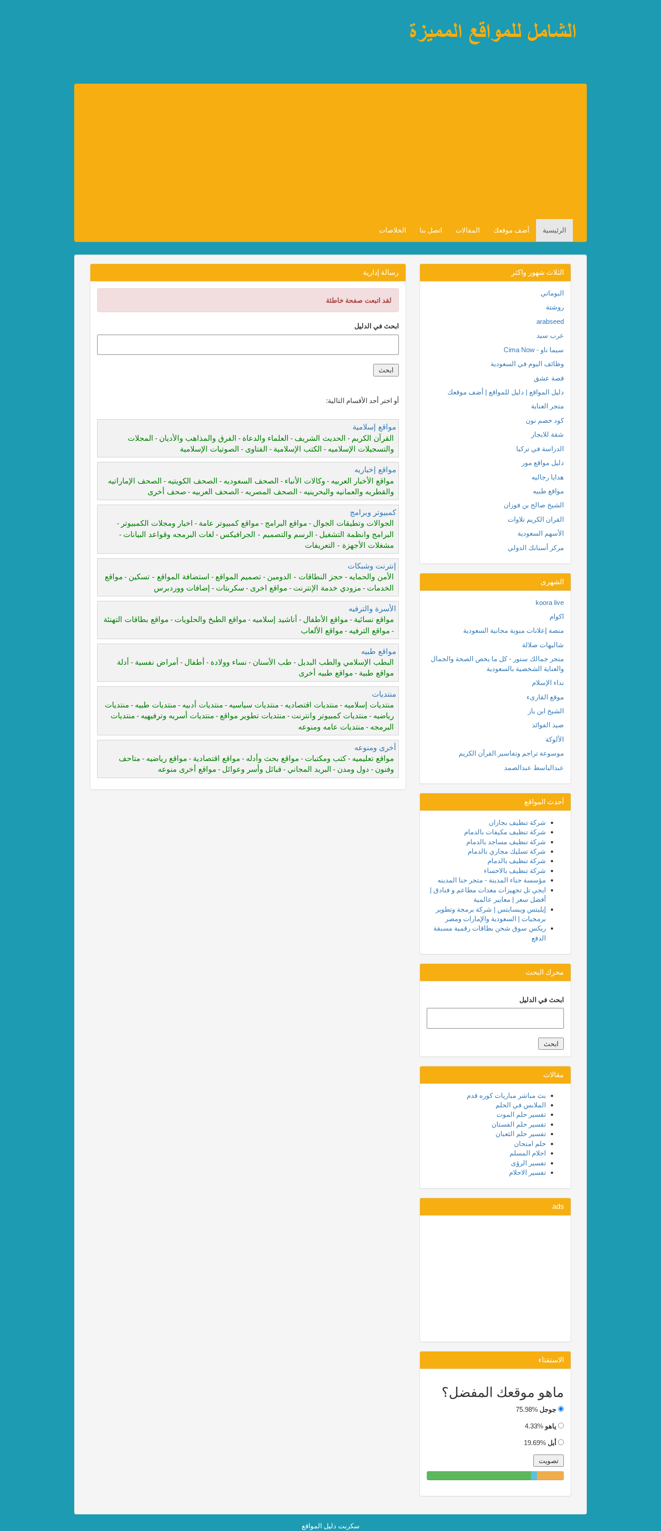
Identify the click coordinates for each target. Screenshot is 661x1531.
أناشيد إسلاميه (274, 619)
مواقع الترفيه (369, 631)
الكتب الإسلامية (297, 449)
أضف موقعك (511, 230)
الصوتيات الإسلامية (209, 449)
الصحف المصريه (271, 492)
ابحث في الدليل (376, 326)
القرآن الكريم (373, 438)
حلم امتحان (530, 1143)
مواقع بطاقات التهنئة (136, 619)
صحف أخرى (166, 492)
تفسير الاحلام (527, 1172)
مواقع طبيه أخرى (326, 673)
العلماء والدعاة (265, 438)
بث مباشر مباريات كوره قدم (506, 1095)
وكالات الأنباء (305, 481)
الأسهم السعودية (541, 533)
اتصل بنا (431, 230)
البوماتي (552, 293)
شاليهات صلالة (543, 645)
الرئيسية (554, 230)
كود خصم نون (545, 420)
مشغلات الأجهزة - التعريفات (349, 545)
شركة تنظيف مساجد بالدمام (506, 842)
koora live (550, 602)
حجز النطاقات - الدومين (305, 577)
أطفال (194, 662)
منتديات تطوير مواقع (253, 716)
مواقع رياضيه (166, 758)
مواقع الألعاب (322, 631)
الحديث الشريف (320, 438)
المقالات (468, 230)
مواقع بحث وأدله (272, 758)
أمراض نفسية (157, 662)
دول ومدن (353, 769)
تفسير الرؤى (528, 1163)
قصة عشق (549, 378)
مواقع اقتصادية (216, 758)
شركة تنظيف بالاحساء (515, 870)
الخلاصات (392, 230)
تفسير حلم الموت (521, 1114)
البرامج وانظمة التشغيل (356, 534)
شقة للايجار (547, 434)
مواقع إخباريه (375, 470)
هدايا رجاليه (547, 477)
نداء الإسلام (548, 682)
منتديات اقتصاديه (311, 705)
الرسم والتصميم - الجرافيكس (266, 534)
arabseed (550, 321)
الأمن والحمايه (371, 577)
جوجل (548, 1409)
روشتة (555, 307)
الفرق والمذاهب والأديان (198, 438)
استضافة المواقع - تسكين (169, 577)
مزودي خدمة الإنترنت (327, 588)
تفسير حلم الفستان (518, 1124)
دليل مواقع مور (543, 462)
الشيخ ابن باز (546, 711)
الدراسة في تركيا (540, 448)
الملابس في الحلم (521, 1105)
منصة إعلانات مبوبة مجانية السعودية (513, 630)
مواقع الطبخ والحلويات (210, 619)
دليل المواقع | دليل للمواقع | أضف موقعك (505, 392)
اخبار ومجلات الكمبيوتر (157, 523)
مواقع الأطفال (325, 619)
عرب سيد (550, 335)
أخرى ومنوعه (375, 747)
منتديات (384, 694)
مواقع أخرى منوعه (187, 769)
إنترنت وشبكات (372, 566)
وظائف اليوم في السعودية (527, 363)
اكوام (556, 616)
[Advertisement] (303, 152)
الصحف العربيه (215, 492)
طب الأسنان (272, 662)
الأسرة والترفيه (372, 608)
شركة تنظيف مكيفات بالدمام (505, 832)
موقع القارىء (545, 697)
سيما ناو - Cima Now (534, 350)
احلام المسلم (527, 1153)
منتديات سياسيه (254, 705)
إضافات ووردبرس (182, 588)
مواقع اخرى (268, 588)
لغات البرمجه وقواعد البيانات (168, 534)
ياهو (550, 1426)
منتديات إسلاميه (369, 705)
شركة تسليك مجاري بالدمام (507, 851)
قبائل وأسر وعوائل (251, 769)
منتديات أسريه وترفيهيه (177, 716)
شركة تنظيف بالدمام (516, 860)
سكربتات (230, 588)
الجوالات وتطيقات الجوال (353, 523)
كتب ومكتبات (325, 758)
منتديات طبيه (155, 705)
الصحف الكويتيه (193, 481)
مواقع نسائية (374, 619)
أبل (552, 1442)
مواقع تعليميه (373, 758)
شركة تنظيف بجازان (517, 822)
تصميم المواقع (238, 577)
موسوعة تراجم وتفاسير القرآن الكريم (511, 753)
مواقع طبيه (378, 651)
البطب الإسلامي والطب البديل (346, 662)
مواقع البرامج (286, 523)
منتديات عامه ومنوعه (331, 727)
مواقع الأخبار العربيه (362, 481)
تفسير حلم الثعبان (521, 1133)
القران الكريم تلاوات (536, 519)
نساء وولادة (228, 662)
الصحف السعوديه (251, 481)
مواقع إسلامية (374, 427)
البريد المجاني (309, 769)
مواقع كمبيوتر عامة (229, 523)
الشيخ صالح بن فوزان (534, 505)
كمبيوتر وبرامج (373, 512)
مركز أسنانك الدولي (536, 547)
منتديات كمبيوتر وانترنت (329, 716)
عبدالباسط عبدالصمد (534, 767)
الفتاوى (256, 449)
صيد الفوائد (548, 725)
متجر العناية (547, 406)
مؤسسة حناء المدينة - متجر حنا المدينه (492, 880)
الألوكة (554, 739)
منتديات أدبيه (202, 705)
